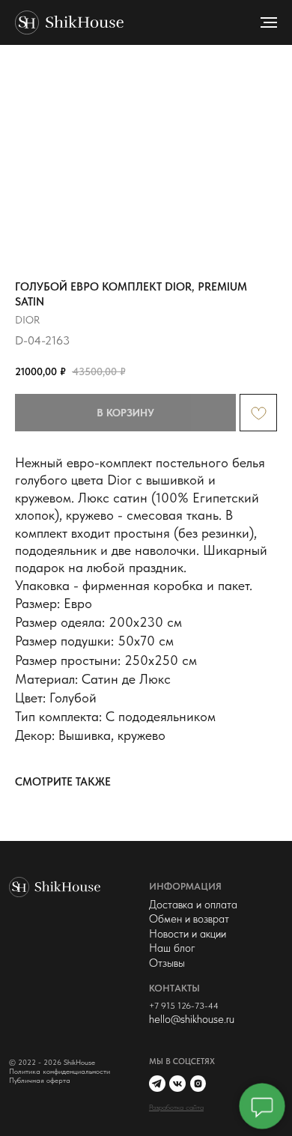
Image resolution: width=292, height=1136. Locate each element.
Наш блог (172, 948)
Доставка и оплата (193, 904)
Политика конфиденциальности (59, 1071)
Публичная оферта (39, 1080)
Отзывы (167, 963)
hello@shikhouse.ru (191, 1019)
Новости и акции (187, 934)
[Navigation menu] (269, 22)
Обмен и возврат (189, 919)
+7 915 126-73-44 (184, 1005)
